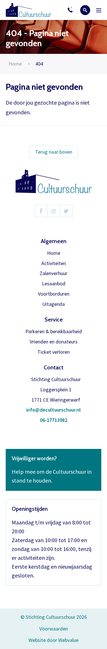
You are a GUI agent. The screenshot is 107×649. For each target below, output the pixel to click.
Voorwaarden (53, 628)
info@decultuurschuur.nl (53, 410)
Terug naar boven (53, 151)
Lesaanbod (53, 284)
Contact (53, 367)
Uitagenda (53, 304)
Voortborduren (53, 294)
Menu (98, 10)
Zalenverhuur (53, 273)
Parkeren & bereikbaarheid (53, 332)
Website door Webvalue (53, 640)
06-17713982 (53, 420)
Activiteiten (53, 263)
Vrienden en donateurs (54, 342)
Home (15, 63)
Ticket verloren (53, 352)
